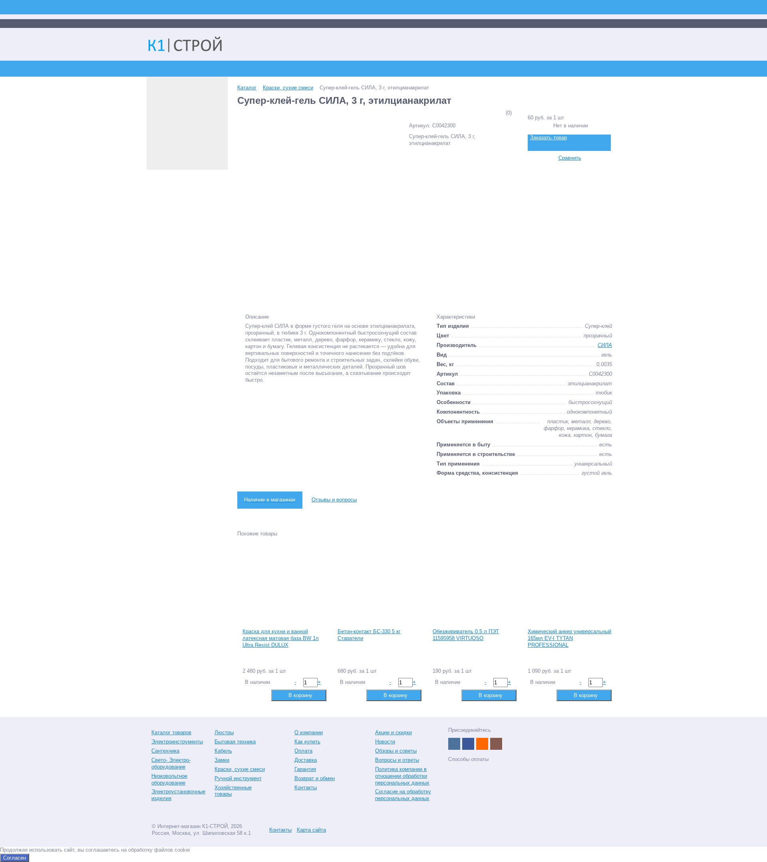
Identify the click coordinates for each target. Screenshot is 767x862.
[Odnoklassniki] (482, 744)
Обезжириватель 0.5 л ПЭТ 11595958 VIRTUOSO (466, 634)
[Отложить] (260, 695)
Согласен (14, 858)
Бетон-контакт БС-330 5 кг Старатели (369, 634)
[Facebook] (468, 744)
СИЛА (605, 345)
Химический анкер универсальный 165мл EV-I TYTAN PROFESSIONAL (569, 638)
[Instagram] (496, 744)
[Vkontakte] (454, 744)
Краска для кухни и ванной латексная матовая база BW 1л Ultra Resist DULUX (280, 638)
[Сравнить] (247, 695)
